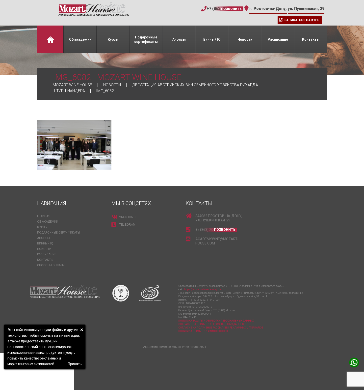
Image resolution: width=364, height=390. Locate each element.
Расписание (278, 39)
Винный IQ (212, 39)
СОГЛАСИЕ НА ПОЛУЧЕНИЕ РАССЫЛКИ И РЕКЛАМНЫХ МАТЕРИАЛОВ (220, 327)
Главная (50, 39)
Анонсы (179, 39)
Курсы (113, 39)
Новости (244, 39)
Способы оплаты (51, 265)
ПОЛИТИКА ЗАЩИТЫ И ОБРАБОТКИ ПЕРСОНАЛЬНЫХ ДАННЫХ (216, 320)
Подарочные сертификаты (146, 39)
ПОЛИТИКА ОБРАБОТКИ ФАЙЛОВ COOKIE (203, 331)
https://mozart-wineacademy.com (203, 289)
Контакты (310, 39)
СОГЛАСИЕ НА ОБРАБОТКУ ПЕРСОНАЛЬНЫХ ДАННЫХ (211, 324)
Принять (75, 364)
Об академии (80, 39)
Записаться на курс (302, 20)
